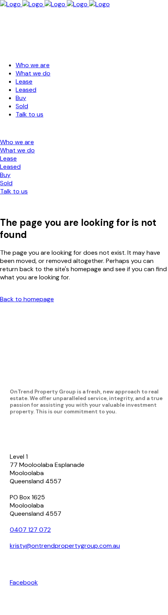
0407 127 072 (30, 530)
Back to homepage (27, 299)
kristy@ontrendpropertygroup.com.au (65, 546)
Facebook (24, 582)
